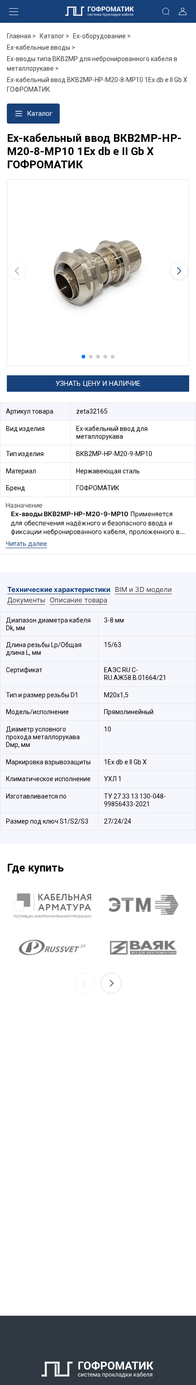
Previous (84, 983)
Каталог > (54, 36)
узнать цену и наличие (98, 383)
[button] (83, 356)
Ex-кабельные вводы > (41, 47)
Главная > (21, 36)
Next (111, 983)
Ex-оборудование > (102, 36)
